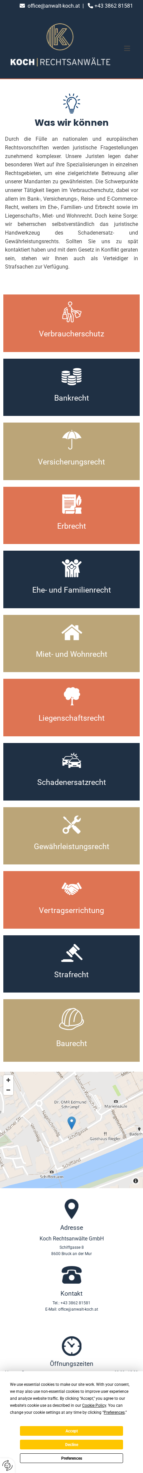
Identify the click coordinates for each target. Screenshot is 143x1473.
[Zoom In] (8, 1080)
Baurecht (71, 1043)
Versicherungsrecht (71, 462)
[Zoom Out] (8, 1090)
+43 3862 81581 (113, 6)
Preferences (71, 1458)
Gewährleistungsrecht (71, 846)
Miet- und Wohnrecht (71, 654)
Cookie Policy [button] (94, 1405)
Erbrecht (71, 526)
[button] (127, 48)
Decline (71, 1444)
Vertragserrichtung (71, 910)
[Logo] (60, 48)
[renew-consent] (7, 1465)
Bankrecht (71, 398)
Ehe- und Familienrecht (71, 590)
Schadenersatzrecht (71, 782)
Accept (72, 1431)
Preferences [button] (114, 1412)
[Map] (71, 1130)
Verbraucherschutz (71, 333)
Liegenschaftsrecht (72, 718)
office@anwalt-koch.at (54, 6)
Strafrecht (71, 974)
